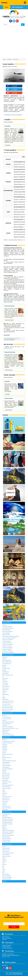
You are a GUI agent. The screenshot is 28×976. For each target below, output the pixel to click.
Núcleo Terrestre (6, 777)
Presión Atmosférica (6, 765)
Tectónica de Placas (6, 788)
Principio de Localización (7, 644)
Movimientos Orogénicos (7, 785)
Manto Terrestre (5, 775)
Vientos (4, 759)
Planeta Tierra (5, 699)
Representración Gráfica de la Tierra (10, 728)
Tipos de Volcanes (6, 806)
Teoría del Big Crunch (7, 662)
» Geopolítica (7, 145)
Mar (3, 866)
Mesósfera (4, 747)
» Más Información (9, 370)
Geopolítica (4, 828)
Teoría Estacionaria (6, 663)
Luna (3, 696)
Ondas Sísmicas (5, 798)
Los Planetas (5, 684)
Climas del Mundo (6, 762)
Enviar (14, 927)
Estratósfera (5, 746)
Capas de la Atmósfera (7, 743)
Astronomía (4, 657)
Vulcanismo (4, 803)
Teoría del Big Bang (6, 660)
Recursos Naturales (6, 875)
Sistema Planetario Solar (7, 675)
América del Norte (6, 848)
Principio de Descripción (7, 651)
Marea (3, 869)
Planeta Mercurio (6, 686)
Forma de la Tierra (6, 704)
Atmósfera (4, 739)
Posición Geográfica (6, 723)
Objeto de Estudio (6, 634)
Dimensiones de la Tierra (7, 702)
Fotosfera (4, 680)
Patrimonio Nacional (6, 838)
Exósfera (4, 752)
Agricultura (4, 825)
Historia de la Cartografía (7, 726)
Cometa (4, 693)
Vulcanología (5, 801)
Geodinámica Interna (6, 781)
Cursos (4, 2)
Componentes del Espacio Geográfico (10, 636)
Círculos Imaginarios (6, 718)
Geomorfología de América (8, 853)
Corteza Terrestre (6, 773)
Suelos (3, 791)
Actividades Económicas (7, 820)
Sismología (4, 793)
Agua (3, 862)
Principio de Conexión (7, 646)
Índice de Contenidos (6, 938)
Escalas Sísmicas (6, 799)
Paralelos (4, 720)
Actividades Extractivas (7, 822)
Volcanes (4, 804)
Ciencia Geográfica (6, 629)
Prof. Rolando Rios (17, 7)
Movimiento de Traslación (7, 709)
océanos (24, 164)
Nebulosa (4, 667)
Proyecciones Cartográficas (8, 735)
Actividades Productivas (7, 824)
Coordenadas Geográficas (8, 722)
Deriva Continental (6, 786)
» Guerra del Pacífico (9, 320)
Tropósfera (4, 744)
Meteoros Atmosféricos (7, 754)
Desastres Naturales (6, 879)
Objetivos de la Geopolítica (8, 830)
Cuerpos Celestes (6, 668)
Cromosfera (4, 681)
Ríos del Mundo (5, 874)
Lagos (3, 870)
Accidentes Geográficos (7, 768)
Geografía (9, 59)
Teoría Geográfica (6, 633)
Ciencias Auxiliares (6, 641)
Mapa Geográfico (6, 730)
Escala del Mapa (5, 733)
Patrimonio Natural (6, 840)
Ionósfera (4, 751)
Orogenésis (4, 783)
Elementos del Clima (6, 757)
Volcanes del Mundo (6, 807)
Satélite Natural (5, 694)
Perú (12, 297)
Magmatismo (5, 809)
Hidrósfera (4, 861)
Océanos (4, 864)
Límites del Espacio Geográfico (9, 638)
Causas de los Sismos (7, 796)
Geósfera (4, 772)
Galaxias (4, 665)
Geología (4, 770)
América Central (5, 849)
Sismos (3, 794)
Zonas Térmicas (5, 764)
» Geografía (7, 394)
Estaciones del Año (6, 710)
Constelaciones (5, 671)
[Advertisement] (14, 42)
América (4, 846)
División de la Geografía (7, 639)
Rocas (3, 790)
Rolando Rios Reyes (12, 66)
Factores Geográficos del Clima (9, 760)
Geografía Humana (6, 814)
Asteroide (4, 691)
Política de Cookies (6, 946)
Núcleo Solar (5, 678)
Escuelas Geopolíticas (9, 339)
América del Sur (5, 851)
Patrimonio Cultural (6, 841)
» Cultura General (8, 410)
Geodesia (4, 715)
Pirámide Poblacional (6, 817)
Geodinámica (5, 780)
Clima (3, 756)
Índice (4, 59)
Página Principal (5, 936)
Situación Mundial (6, 837)
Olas (3, 867)
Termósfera (4, 749)
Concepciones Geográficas (8, 652)
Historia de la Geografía (7, 631)
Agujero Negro (5, 673)
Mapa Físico (5, 731)
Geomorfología (5, 767)
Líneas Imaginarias (6, 717)
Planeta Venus (5, 688)
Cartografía (4, 725)
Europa (3, 858)
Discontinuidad (5, 778)
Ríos (3, 872)
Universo (4, 658)
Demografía (4, 815)
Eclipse (3, 697)
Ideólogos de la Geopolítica (8, 832)
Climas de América (6, 856)
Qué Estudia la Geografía (7, 628)
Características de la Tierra (8, 701)
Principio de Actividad (6, 649)
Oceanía (4, 859)
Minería (4, 827)
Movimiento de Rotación (7, 707)
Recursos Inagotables (7, 877)
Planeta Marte (5, 689)
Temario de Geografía (7, 626)
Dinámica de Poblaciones (7, 819)
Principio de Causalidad (7, 647)
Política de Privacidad (6, 945)
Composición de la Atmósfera (8, 741)
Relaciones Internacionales (8, 835)
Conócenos (4, 939)
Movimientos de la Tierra (7, 706)
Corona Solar (5, 683)
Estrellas (4, 670)
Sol (3, 676)
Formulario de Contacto (7, 948)
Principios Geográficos (7, 642)
